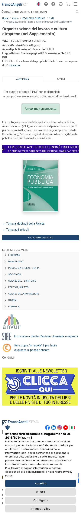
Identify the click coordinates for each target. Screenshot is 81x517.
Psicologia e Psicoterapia (23, 268)
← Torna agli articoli (15, 229)
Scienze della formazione (23, 293)
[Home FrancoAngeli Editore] (15, 4)
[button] (37, 4)
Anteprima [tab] (22, 79)
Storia (12, 300)
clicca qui (14, 65)
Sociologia (14, 274)
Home (5, 18)
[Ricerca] (77, 11)
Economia (14, 255)
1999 (51, 18)
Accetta (40, 483)
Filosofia (13, 306)
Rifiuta (40, 492)
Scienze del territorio (22, 281)
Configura (40, 500)
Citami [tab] (61, 79)
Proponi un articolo (40, 237)
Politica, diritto (18, 287)
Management (16, 261)
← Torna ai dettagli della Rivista (23, 223)
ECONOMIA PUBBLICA (33, 18)
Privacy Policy (40, 509)
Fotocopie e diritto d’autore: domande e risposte (46, 336)
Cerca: (6, 11)
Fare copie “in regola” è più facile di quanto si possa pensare (35, 348)
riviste (15, 18)
